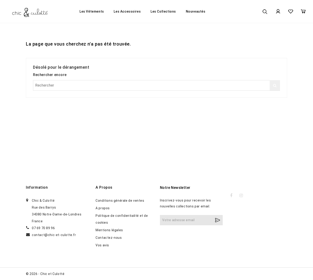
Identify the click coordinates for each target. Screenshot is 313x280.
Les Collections (163, 11)
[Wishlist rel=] (291, 11)
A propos (103, 208)
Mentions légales (109, 230)
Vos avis (102, 245)
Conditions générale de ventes (120, 200)
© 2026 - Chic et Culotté (45, 274)
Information (37, 187)
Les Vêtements (92, 11)
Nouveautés (196, 11)
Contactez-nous (109, 237)
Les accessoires (127, 11)
